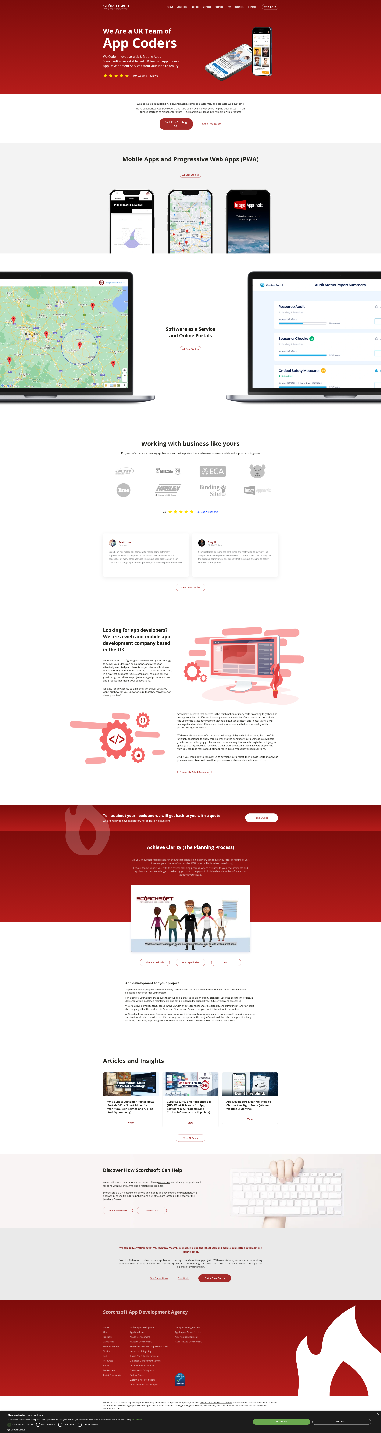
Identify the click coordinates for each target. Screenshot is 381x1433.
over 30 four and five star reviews (216, 1402)
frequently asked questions (250, 748)
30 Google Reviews (207, 512)
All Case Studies (190, 174)
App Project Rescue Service (188, 1332)
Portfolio (219, 6)
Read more (137, 1419)
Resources (239, 6)
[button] (74, 1429)
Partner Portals (137, 1375)
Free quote (270, 6)
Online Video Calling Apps (142, 1370)
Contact (252, 6)
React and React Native (253, 720)
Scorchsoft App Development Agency (145, 1312)
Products (195, 6)
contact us (164, 1182)
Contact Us (152, 1210)
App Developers (137, 1332)
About (170, 6)
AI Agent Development (141, 1341)
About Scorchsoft (155, 962)
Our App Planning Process (187, 1327)
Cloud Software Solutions (142, 1365)
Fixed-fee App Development (188, 1341)
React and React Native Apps (144, 1384)
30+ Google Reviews (145, 75)
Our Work (183, 1278)
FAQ (229, 6)
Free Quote (261, 817)
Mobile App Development (142, 1327)
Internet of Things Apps (141, 1351)
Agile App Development (186, 1336)
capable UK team (202, 724)
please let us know (261, 756)
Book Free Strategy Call (176, 123)
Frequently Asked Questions (194, 772)
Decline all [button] (342, 1421)
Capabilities (182, 6)
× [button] (378, 1414)
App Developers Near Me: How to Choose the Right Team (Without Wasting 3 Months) (248, 1105)
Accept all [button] (281, 1421)
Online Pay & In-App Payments (145, 1356)
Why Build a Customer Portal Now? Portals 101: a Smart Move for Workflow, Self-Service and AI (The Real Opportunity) (130, 1107)
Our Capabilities (190, 962)
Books (106, 1365)
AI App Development (140, 1336)
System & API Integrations (142, 1379)
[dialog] (190, 1422)
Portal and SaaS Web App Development (149, 1346)
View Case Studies (190, 587)
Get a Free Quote (211, 124)
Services (207, 6)
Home (106, 1327)
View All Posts (191, 1138)
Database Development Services (145, 1360)
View (131, 1122)
